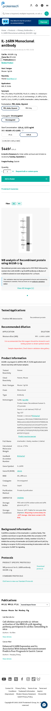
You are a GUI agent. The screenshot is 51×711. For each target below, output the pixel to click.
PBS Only (29, 108)
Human (4, 610)
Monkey (22, 610)
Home (3, 30)
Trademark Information (27, 691)
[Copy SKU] (22, 130)
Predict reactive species (27, 436)
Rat (16, 610)
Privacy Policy (20, 688)
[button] (44, 704)
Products (11, 30)
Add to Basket (10, 179)
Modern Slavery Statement (26, 694)
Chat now (43, 22)
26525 (19, 471)
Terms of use (32, 688)
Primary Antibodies (25, 30)
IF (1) (16, 604)
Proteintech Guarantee (9, 189)
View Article (7, 637)
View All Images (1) (25, 288)
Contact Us (9, 688)
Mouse (11, 610)
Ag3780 (25, 400)
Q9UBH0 (20, 498)
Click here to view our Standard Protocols (18, 581)
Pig (27, 610)
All (14, 204)
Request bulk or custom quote (27, 171)
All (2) (4, 604)
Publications (8, 60)
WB (19, 204)
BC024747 (36, 416)
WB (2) (10, 604)
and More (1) (12, 79)
